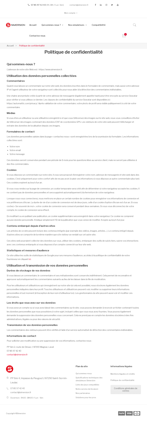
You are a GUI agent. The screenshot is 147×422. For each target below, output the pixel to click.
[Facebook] (95, 4)
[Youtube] (117, 4)
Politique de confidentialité (122, 380)
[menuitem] (32, 25)
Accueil (10, 45)
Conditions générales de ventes (125, 389)
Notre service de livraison (87, 389)
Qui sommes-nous (84, 373)
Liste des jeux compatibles (87, 384)
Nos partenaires (83, 393)
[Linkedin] (100, 4)
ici (30, 259)
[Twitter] (112, 4)
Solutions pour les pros (86, 397)
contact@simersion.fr (78, 5)
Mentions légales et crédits (123, 374)
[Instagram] (106, 4)
